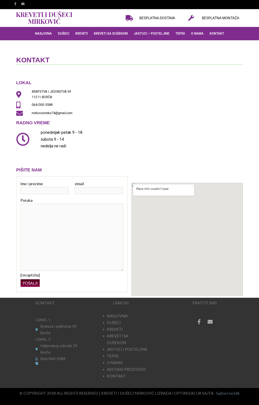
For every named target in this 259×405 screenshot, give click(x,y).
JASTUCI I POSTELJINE (127, 349)
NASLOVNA (43, 33)
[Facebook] (15, 4)
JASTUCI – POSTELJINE (151, 33)
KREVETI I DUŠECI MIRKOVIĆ (44, 18)
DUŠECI (63, 33)
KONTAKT (217, 33)
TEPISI (180, 33)
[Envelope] (210, 322)
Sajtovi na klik (227, 393)
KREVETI (81, 33)
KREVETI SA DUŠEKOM (111, 33)
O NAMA (197, 33)
